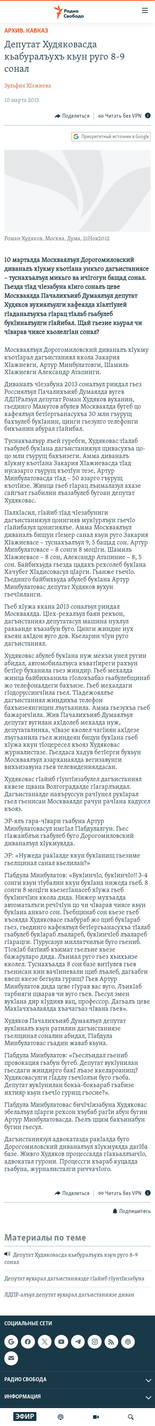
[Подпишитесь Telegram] (78, 1342)
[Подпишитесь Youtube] (61, 1342)
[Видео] (96, 1417)
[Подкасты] (128, 1342)
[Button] (72, 116)
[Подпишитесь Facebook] (28, 1342)
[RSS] (111, 1342)
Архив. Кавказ (26, 31)
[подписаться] (11, 1358)
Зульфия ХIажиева (27, 86)
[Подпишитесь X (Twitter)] (45, 1342)
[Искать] (131, 1417)
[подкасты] (60, 1417)
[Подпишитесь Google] (11, 1342)
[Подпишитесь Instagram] (94, 1342)
